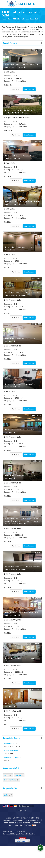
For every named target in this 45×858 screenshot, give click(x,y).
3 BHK (12, 746)
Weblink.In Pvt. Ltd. (28, 834)
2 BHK (6, 746)
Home (4, 19)
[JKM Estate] (21, 4)
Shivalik (18, 775)
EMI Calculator (24, 823)
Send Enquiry (29, 89)
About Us (16, 818)
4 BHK (18, 746)
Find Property (28, 818)
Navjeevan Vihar (10, 780)
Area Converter (10, 823)
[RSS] (34, 825)
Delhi (9, 19)
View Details (16, 89)
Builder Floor (9, 744)
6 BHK (6, 760)
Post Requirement (33, 820)
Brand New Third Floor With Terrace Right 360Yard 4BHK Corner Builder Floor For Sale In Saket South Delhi (22, 521)
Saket (6, 775)
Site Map (27, 825)
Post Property (18, 820)
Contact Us (17, 825)
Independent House (12, 758)
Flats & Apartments (11, 751)
